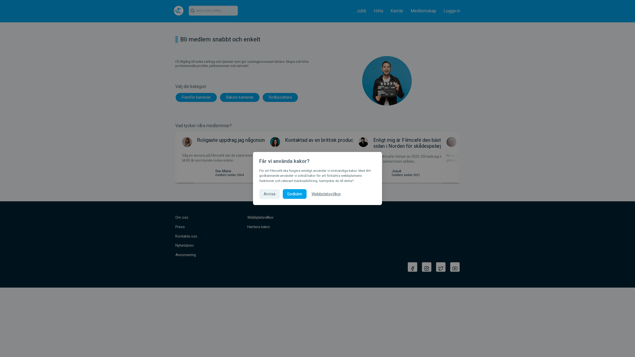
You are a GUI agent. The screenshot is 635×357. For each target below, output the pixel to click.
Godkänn (294, 194)
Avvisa (269, 194)
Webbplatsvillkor (326, 194)
